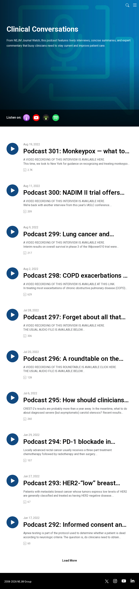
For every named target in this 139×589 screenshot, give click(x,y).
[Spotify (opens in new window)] (55, 117)
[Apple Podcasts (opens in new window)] (26, 117)
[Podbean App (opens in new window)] (46, 117)
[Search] (127, 5)
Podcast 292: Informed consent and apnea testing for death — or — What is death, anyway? (75, 525)
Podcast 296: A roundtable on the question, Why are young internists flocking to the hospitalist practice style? (72, 359)
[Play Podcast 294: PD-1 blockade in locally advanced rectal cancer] (12, 439)
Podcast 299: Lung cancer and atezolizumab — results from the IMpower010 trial (69, 234)
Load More (69, 560)
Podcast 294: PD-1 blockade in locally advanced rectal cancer (67, 442)
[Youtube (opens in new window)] (124, 581)
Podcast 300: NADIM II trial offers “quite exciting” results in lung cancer (71, 193)
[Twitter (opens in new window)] (107, 581)
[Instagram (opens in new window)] (115, 581)
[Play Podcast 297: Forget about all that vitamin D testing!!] (12, 315)
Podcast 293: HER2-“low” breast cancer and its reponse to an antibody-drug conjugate (69, 483)
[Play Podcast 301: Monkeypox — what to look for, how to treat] (12, 149)
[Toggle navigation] (135, 5)
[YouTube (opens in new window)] (36, 117)
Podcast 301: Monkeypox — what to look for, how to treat (74, 151)
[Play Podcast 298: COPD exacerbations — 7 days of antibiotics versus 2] (12, 273)
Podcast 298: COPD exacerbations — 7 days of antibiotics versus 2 (75, 276)
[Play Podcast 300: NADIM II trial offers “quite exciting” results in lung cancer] (12, 190)
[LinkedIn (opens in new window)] (132, 581)
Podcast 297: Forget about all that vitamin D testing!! (72, 317)
